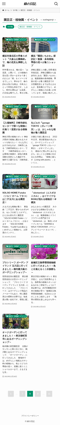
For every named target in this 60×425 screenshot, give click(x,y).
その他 (10, 27)
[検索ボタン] (56, 4)
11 (49, 393)
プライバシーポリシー (30, 416)
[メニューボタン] (4, 4)
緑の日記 (30, 3)
